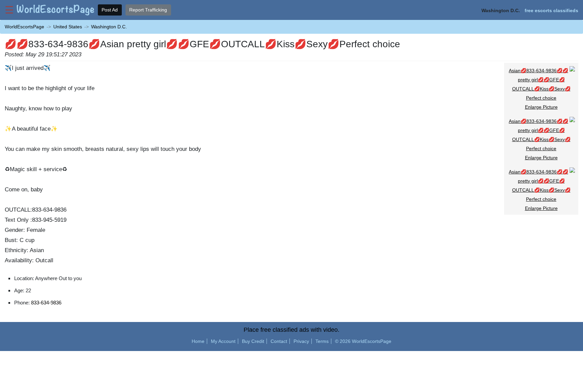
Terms (322, 341)
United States (67, 26)
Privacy (301, 341)
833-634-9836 (46, 302)
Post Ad (110, 9)
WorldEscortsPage (24, 26)
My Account (223, 341)
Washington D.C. (109, 26)
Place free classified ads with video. (291, 329)
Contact (279, 341)
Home (198, 341)
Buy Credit (253, 341)
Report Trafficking (148, 9)
